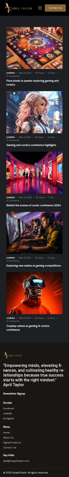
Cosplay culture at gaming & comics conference (27, 328)
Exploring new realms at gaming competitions (33, 265)
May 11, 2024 (25, 137)
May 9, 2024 (25, 257)
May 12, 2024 (25, 73)
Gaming (10, 72)
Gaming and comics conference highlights (31, 145)
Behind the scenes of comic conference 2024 (33, 205)
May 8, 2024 (25, 318)
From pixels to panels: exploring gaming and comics (32, 82)
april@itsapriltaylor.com (16, 461)
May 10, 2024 (25, 197)
